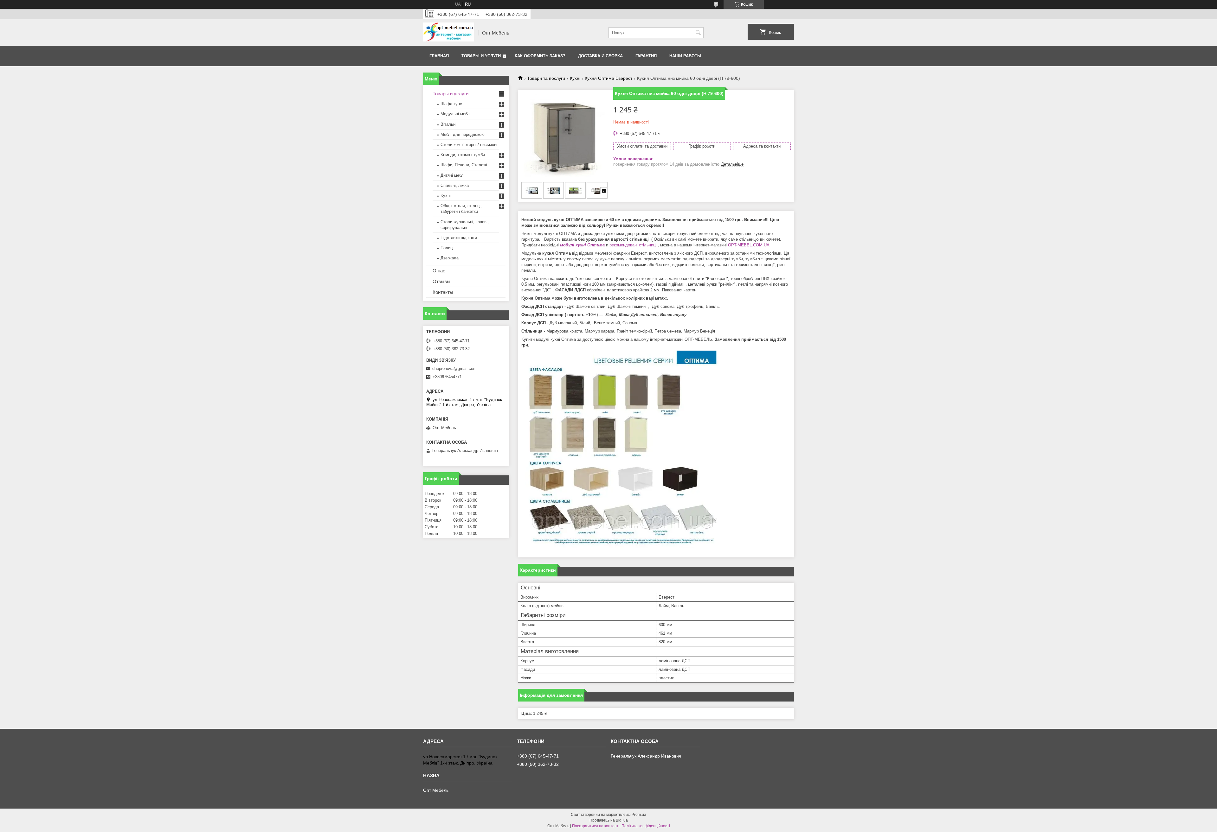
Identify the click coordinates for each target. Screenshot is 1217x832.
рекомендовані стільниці (632, 245)
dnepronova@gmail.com (454, 368)
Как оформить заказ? (540, 56)
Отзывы (441, 281)
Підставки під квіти (459, 237)
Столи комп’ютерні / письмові (469, 144)
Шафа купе (451, 103)
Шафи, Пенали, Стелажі (464, 164)
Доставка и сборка (600, 56)
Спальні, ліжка (455, 185)
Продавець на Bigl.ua (608, 820)
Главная (439, 56)
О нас (439, 270)
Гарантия (646, 56)
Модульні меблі (456, 113)
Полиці (447, 247)
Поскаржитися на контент (595, 826)
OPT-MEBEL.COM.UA (749, 245)
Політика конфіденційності (645, 826)
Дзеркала (450, 258)
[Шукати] (698, 32)
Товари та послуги (546, 78)
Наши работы (685, 56)
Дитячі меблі (453, 175)
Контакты (443, 292)
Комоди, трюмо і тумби (463, 154)
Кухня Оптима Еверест (608, 78)
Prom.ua (639, 814)
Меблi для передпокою (463, 134)
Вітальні (448, 124)
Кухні (575, 78)
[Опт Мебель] (448, 32)
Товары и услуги (481, 56)
